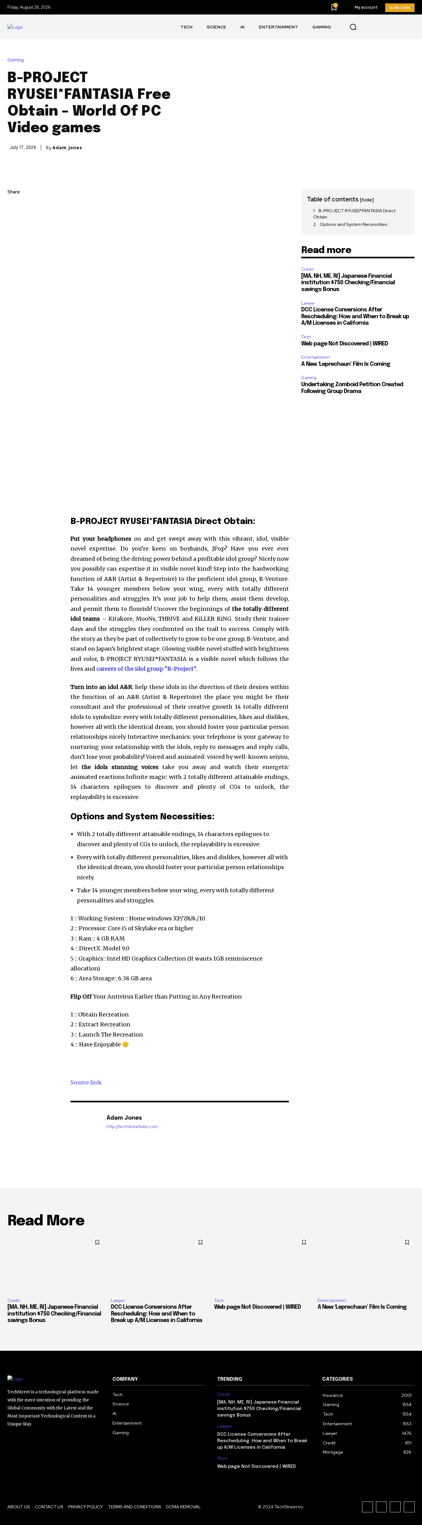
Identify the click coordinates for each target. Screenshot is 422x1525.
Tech (306, 337)
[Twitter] (409, 27)
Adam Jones (67, 147)
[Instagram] (395, 27)
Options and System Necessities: (354, 224)
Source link (86, 1082)
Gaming (15, 60)
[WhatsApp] (13, 250)
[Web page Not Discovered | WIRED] (262, 1264)
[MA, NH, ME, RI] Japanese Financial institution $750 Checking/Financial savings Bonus (348, 282)
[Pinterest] (13, 236)
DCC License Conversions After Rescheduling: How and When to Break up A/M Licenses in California (355, 316)
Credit (307, 269)
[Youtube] (367, 27)
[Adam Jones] (85, 1128)
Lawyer (308, 303)
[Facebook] (381, 27)
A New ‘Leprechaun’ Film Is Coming (345, 364)
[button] (353, 27)
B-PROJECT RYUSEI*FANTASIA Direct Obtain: (354, 214)
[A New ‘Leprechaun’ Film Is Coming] (366, 1264)
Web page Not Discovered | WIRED (344, 344)
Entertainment (315, 357)
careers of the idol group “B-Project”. (146, 668)
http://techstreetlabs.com (132, 1126)
